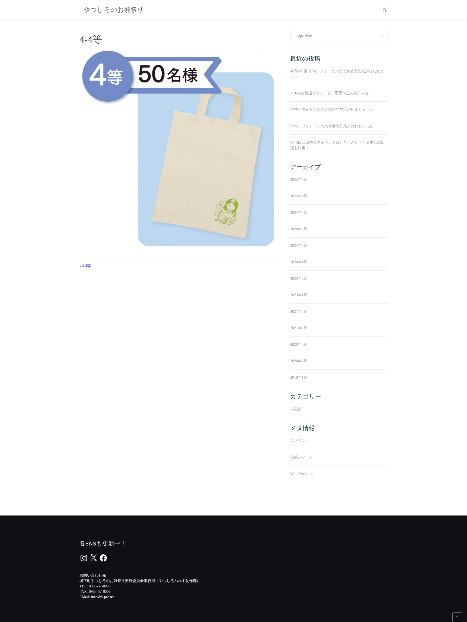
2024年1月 (298, 262)
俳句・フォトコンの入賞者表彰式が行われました (331, 126)
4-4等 (86, 266)
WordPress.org (301, 474)
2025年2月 (298, 196)
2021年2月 (298, 328)
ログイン (297, 441)
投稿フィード (301, 457)
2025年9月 (298, 180)
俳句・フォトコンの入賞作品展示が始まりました (331, 110)
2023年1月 (298, 295)
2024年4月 (298, 213)
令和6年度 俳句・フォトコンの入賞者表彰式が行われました (337, 74)
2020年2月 (298, 361)
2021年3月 (298, 312)
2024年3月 (298, 229)
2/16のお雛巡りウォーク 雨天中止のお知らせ (329, 93)
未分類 (296, 409)
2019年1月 (298, 377)
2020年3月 (298, 344)
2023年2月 (298, 279)
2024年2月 (298, 246)
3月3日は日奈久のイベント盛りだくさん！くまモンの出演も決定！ (337, 145)
